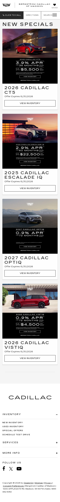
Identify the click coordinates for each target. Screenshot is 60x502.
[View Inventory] (30, 56)
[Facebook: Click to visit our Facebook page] (5, 469)
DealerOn (28, 483)
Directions (32, 15)
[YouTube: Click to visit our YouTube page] (21, 469)
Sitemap (39, 483)
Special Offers (12, 431)
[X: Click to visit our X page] (12, 469)
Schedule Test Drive (16, 435)
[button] (12, 15)
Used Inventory (13, 427)
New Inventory (12, 423)
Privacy (48, 483)
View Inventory (30, 103)
